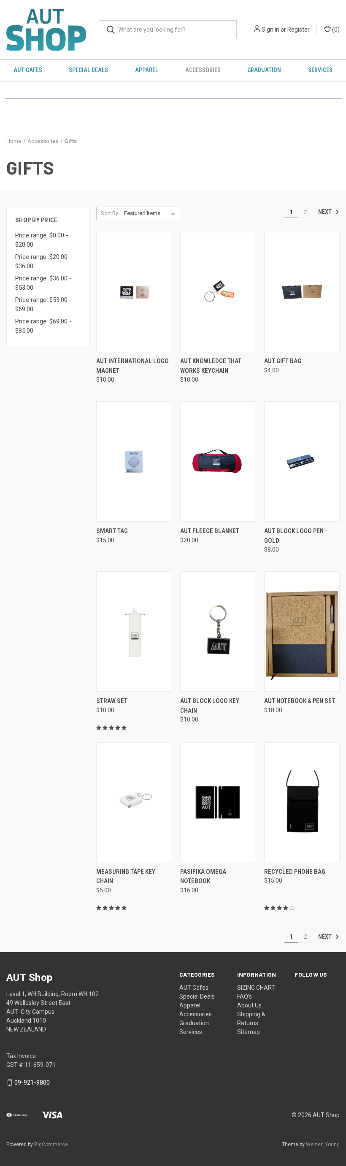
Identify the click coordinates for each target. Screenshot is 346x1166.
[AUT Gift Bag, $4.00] (302, 292)
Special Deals (88, 70)
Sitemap (248, 1032)
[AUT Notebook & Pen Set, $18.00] (302, 631)
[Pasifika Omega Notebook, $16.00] (218, 802)
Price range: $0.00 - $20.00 (41, 240)
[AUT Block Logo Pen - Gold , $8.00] (302, 461)
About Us (249, 1005)
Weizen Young (323, 1144)
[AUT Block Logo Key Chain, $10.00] (218, 631)
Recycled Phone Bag (294, 871)
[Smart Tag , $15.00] (134, 461)
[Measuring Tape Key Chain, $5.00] (134, 802)
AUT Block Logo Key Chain (209, 705)
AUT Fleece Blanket (209, 531)
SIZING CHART (256, 987)
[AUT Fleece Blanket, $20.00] (218, 461)
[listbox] (151, 213)
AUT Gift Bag (282, 361)
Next (325, 211)
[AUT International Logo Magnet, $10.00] (134, 292)
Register (298, 29)
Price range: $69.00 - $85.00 (43, 326)
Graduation (264, 70)
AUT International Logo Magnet (132, 365)
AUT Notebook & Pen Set (299, 701)
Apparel (146, 70)
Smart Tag (112, 531)
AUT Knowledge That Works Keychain (210, 365)
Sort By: (110, 213)
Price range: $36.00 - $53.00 (43, 283)
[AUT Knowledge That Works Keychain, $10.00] (218, 292)
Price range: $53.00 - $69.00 (43, 304)
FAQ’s (244, 996)
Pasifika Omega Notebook (203, 876)
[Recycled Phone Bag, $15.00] (302, 802)
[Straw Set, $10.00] (134, 631)
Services (320, 70)
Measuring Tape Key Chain (125, 876)
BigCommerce (51, 1144)
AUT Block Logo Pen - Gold (295, 535)
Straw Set (111, 701)
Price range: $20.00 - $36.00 (43, 261)
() (335, 29)
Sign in (270, 29)
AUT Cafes (28, 70)
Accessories (203, 70)
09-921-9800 (32, 1082)
